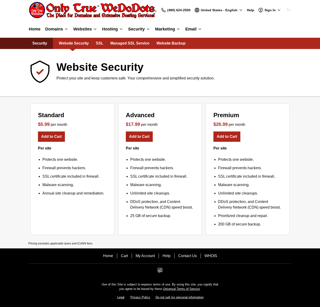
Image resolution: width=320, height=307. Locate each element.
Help (167, 256)
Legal (120, 297)
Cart (124, 256)
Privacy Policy (140, 297)
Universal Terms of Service (181, 289)
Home (108, 256)
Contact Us (187, 256)
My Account (145, 256)
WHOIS (211, 256)
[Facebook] (160, 272)
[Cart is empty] (288, 10)
